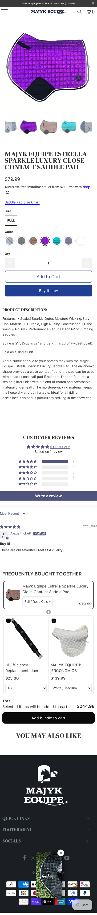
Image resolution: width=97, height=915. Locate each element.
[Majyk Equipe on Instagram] (33, 858)
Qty (7, 253)
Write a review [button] (48, 496)
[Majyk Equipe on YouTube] (66, 858)
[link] (12, 595)
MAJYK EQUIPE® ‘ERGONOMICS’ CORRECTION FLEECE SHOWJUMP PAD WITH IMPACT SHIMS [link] (70, 668)
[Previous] (8, 67)
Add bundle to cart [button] (48, 718)
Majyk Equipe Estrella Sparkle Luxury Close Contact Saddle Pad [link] (55, 589)
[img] (10, 527)
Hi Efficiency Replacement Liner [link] (21, 668)
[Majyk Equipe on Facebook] (24, 858)
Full (11, 220)
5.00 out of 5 (60, 447)
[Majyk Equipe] (48, 11)
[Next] (89, 67)
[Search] (79, 11)
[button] (28, 461)
